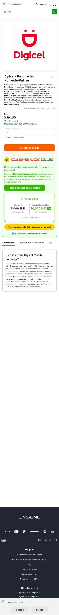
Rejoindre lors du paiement (24, 187)
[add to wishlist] (52, 76)
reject (39, 609)
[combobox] (25, 11)
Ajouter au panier (29, 147)
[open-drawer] (4, 4)
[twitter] (51, 540)
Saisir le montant (12, 128)
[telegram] (56, 540)
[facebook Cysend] (39, 540)
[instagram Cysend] (45, 540)
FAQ (29, 564)
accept (20, 609)
